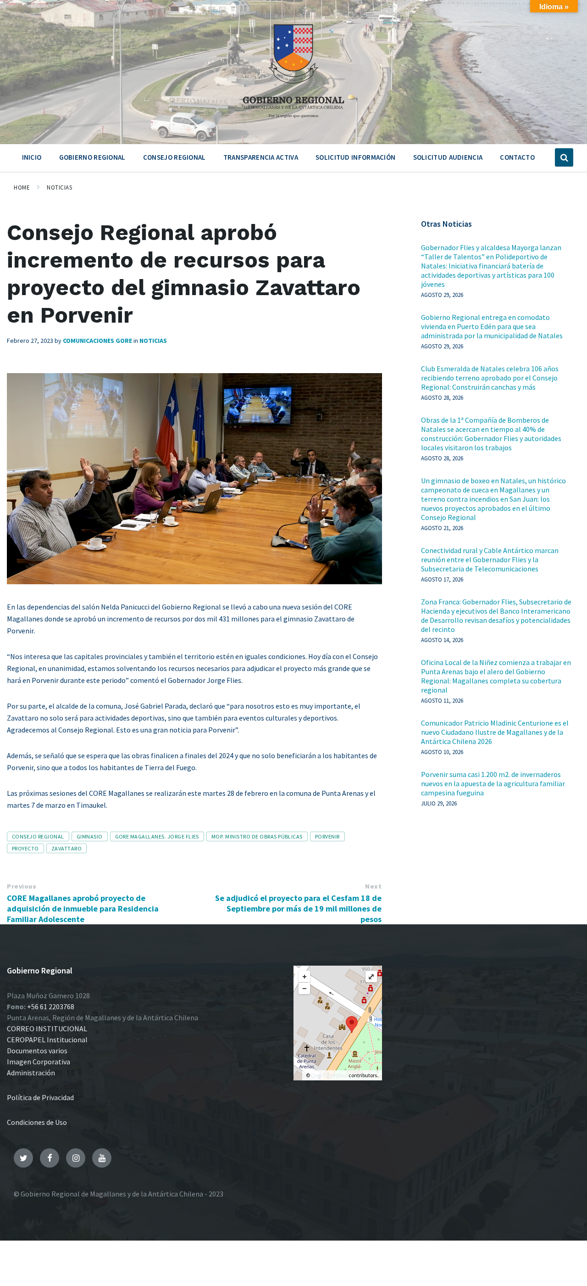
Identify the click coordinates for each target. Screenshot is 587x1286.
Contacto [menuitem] (517, 157)
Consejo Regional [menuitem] (174, 157)
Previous (21, 886)
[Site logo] (293, 121)
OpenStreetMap (329, 1075)
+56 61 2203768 (50, 1006)
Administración (31, 1072)
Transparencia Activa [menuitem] (260, 157)
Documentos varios (37, 1050)
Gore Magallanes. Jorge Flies (157, 836)
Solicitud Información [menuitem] (355, 157)
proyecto (25, 848)
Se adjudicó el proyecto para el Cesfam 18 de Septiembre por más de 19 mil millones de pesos (298, 908)
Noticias (59, 187)
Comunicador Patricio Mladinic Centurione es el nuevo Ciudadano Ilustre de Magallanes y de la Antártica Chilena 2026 (495, 732)
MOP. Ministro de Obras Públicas (257, 836)
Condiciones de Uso (37, 1122)
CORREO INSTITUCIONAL (47, 1028)
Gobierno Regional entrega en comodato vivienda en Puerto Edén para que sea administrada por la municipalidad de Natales (492, 326)
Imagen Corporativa (38, 1061)
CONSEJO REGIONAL (38, 836)
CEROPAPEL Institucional (47, 1039)
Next (373, 886)
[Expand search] (564, 157)
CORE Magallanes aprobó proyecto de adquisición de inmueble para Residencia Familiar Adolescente (83, 908)
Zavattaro (66, 848)
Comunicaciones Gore (97, 340)
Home (22, 187)
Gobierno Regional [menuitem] (92, 157)
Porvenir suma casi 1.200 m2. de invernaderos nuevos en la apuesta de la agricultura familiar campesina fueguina (493, 783)
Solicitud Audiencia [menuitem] (448, 157)
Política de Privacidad (40, 1097)
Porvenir (327, 836)
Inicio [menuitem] (32, 157)
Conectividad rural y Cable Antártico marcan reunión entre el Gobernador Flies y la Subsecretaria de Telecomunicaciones (490, 559)
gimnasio (90, 836)
